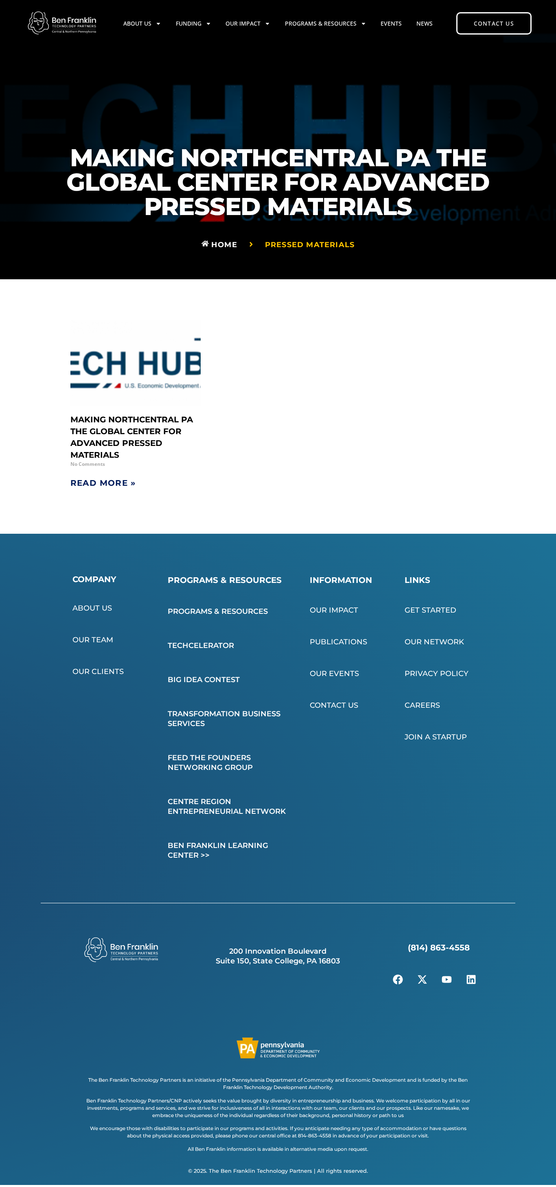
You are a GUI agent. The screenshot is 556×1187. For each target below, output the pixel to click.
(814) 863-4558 (439, 947)
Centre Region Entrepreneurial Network (227, 806)
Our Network (434, 641)
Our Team (92, 639)
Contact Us (334, 705)
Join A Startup (436, 737)
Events (391, 23)
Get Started (430, 610)
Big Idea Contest (204, 679)
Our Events (334, 673)
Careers (422, 705)
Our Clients (98, 671)
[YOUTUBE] (447, 979)
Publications (338, 641)
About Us (137, 23)
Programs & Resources (321, 23)
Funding (188, 23)
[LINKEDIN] (471, 979)
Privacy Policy (436, 673)
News (424, 23)
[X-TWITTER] (422, 979)
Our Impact (242, 23)
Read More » (103, 483)
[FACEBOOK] (398, 979)
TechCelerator (201, 645)
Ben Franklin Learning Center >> (218, 850)
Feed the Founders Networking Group (210, 762)
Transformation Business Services (224, 718)
